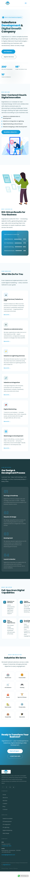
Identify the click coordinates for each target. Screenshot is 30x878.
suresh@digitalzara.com (8, 855)
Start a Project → (15, 751)
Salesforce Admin (7, 818)
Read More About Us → (11, 132)
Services (5, 800)
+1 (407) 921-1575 (15, 756)
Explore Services (9, 57)
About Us (5, 797)
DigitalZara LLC (7, 864)
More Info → (7, 314)
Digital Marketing (7, 830)
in (10, 787)
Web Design (6, 833)
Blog (4, 806)
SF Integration (6, 824)
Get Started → (8, 51)
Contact (5, 809)
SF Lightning (6, 827)
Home (4, 794)
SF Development (7, 821)
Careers (5, 803)
